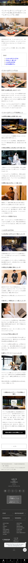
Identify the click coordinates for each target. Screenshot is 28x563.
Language (17, 1)
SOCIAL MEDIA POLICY (21, 532)
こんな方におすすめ (10, 62)
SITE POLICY (19, 531)
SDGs (4, 527)
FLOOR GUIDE (19, 529)
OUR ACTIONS (6, 523)
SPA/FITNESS (19, 523)
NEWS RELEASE (20, 526)
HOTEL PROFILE (6, 529)
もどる (14, 446)
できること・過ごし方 (11, 60)
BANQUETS (6, 518)
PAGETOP (14, 550)
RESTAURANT (19, 513)
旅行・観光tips (6, 465)
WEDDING (18, 518)
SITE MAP (5, 534)
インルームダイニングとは (12, 58)
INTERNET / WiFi (6, 531)
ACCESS (18, 524)
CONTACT (5, 526)
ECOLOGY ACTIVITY (20, 527)
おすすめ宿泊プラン (10, 64)
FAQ (4, 524)
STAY (4, 513)
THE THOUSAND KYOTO (6, 464)
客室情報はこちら (14, 453)
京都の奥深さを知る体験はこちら (14, 432)
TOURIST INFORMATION (19, 464)
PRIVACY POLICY (6, 532)
